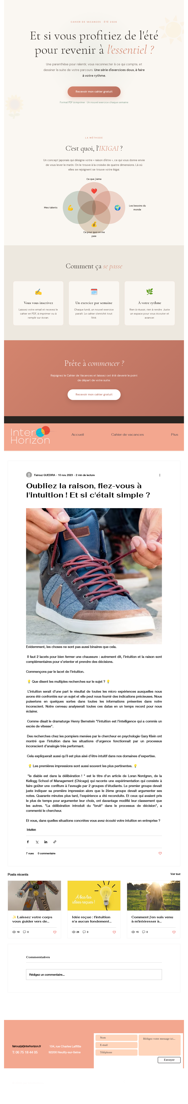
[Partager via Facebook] (28, 842)
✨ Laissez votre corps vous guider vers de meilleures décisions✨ (32, 919)
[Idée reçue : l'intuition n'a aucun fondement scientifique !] (94, 896)
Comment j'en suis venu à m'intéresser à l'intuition (152, 919)
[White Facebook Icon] (138, 1083)
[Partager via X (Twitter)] (37, 842)
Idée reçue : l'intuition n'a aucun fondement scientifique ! (91, 919)
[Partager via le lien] (55, 842)
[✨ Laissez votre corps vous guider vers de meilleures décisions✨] (34, 896)
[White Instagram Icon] (152, 1083)
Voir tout (175, 873)
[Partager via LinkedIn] (46, 842)
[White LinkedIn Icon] (125, 1083)
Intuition (31, 829)
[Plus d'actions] (160, 475)
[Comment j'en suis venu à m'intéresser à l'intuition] (153, 896)
